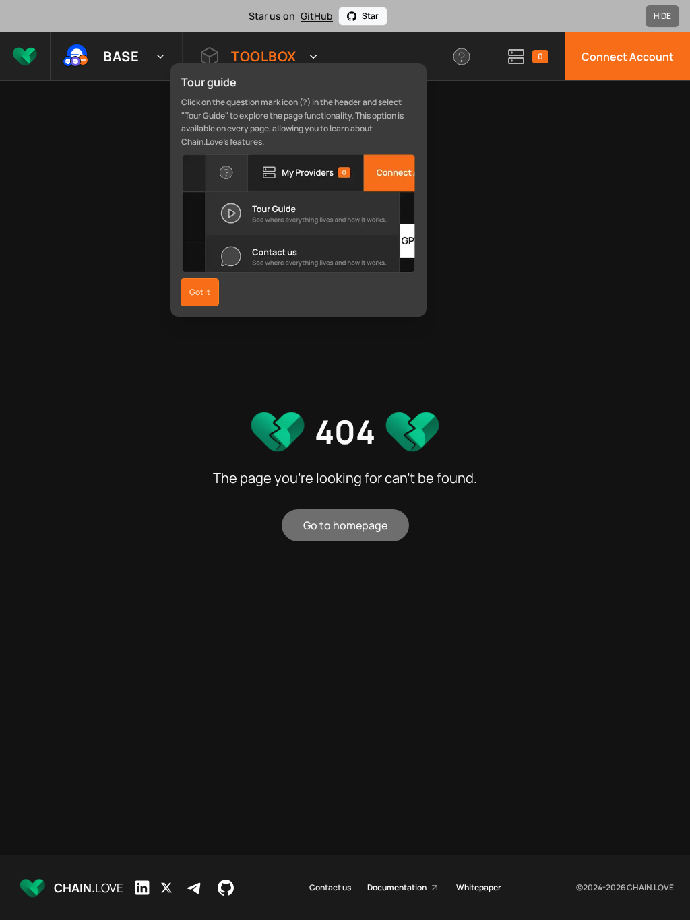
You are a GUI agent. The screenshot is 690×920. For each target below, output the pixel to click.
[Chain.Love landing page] (25, 56)
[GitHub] (226, 888)
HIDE (662, 16)
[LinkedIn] (142, 888)
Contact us (330, 887)
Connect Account (628, 56)
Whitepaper (478, 887)
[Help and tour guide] (462, 56)
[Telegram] (195, 888)
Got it (199, 292)
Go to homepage (345, 525)
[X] (166, 887)
